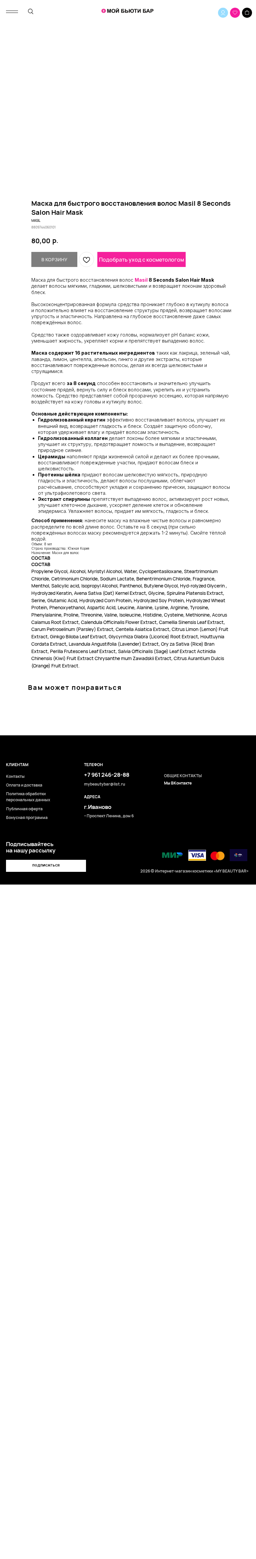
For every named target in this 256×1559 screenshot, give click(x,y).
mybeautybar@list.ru (104, 784)
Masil (141, 280)
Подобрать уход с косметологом (141, 259)
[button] (46, 866)
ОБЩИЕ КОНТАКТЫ (183, 775)
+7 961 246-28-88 (106, 774)
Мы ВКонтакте (178, 783)
